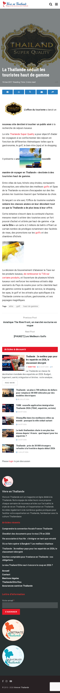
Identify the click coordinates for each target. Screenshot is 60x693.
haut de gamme (30, 306)
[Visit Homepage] (15, 4)
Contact (6, 574)
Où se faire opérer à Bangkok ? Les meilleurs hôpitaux (27, 544)
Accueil (5, 571)
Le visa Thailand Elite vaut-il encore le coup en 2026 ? (27, 565)
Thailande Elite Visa (11, 582)
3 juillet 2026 (22, 452)
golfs (46, 186)
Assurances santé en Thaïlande (17, 586)
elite (11, 306)
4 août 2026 (22, 424)
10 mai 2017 (7, 82)
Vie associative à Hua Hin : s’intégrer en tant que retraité (29, 539)
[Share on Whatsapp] (19, 92)
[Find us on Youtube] (11, 681)
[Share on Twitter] (30, 92)
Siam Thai (32, 367)
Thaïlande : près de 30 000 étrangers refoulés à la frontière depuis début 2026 (35, 447)
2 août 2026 (22, 440)
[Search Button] (50, 4)
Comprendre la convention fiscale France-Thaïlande (27, 529)
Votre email (8, 600)
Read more (11, 382)
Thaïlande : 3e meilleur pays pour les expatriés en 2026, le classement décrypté (41, 359)
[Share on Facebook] (7, 92)
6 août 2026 (22, 412)
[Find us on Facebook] (2, 681)
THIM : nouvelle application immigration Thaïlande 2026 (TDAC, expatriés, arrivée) (36, 406)
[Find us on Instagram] (7, 681)
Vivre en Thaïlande (21, 687)
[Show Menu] (56, 4)
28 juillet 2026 (23, 399)
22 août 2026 (43, 367)
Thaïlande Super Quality (22, 134)
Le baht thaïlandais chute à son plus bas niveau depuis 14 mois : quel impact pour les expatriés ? (37, 433)
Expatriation (11, 358)
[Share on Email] (41, 92)
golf (18, 306)
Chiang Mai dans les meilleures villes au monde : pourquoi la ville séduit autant (35, 419)
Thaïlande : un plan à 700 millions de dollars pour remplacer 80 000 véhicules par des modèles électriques (36, 393)
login (11, 461)
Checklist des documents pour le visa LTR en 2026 (26, 534)
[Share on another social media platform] (53, 92)
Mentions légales (10, 578)
